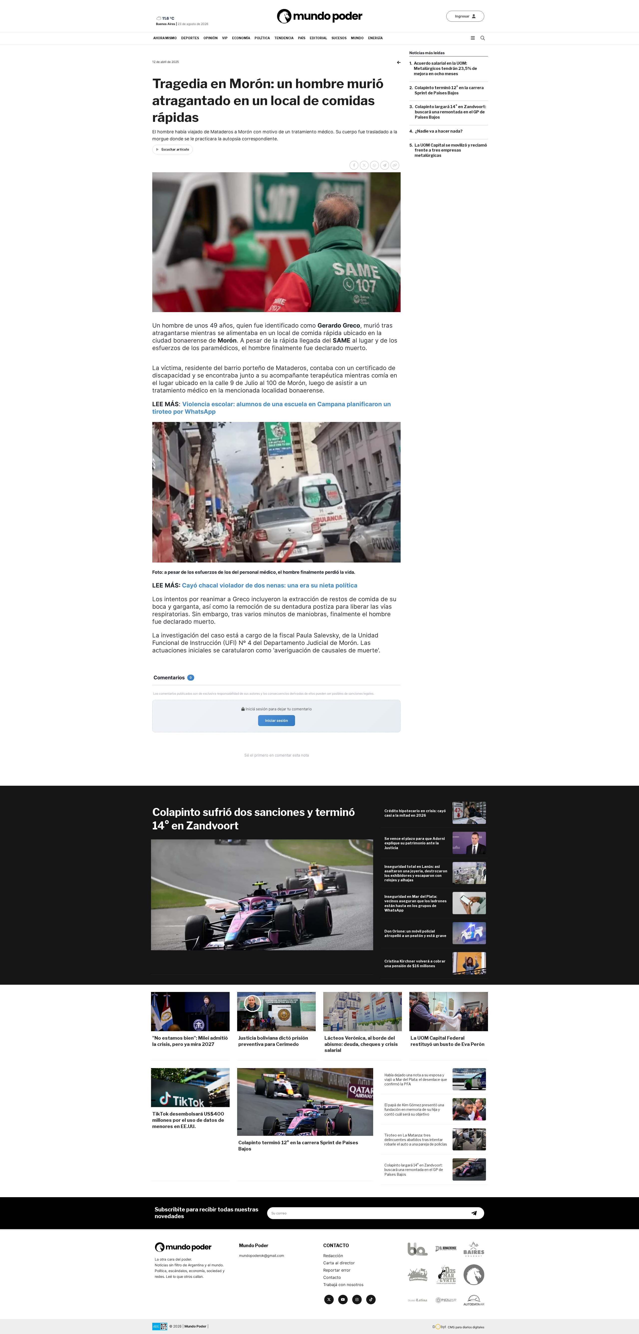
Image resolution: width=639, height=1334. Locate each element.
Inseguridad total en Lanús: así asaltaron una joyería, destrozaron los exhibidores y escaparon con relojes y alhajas (415, 873)
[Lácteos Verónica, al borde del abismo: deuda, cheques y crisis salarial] (362, 1011)
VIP (225, 38)
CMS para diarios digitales (466, 1327)
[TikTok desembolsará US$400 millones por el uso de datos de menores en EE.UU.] (190, 1087)
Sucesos (338, 38)
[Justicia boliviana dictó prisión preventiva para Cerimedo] (276, 1011)
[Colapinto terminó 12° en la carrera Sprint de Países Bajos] (305, 1102)
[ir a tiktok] (371, 1299)
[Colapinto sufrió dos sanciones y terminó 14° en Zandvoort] (262, 894)
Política (262, 38)
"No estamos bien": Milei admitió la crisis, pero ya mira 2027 (190, 1041)
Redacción (333, 1255)
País (301, 38)
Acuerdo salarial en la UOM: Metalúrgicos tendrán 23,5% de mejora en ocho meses (445, 68)
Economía (241, 38)
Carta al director (339, 1262)
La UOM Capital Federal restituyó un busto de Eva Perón (447, 1041)
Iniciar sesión (276, 720)
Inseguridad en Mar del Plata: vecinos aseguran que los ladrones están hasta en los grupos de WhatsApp (415, 903)
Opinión (210, 38)
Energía (375, 38)
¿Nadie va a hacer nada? (439, 131)
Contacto (332, 1277)
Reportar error (336, 1270)
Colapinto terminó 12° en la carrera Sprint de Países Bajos (449, 90)
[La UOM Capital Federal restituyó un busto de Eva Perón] (448, 1011)
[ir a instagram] (357, 1299)
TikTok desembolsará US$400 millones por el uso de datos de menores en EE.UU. (188, 1120)
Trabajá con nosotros (343, 1284)
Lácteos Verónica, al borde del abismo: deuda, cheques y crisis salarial (361, 1044)
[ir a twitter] (329, 1299)
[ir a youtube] (343, 1299)
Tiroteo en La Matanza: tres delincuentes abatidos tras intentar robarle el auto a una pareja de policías (415, 1139)
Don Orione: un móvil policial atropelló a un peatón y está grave (415, 933)
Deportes (190, 38)
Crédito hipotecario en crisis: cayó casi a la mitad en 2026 (415, 813)
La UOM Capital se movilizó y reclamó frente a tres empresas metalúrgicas (451, 150)
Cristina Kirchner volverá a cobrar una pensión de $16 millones (415, 963)
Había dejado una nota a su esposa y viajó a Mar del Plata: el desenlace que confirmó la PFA (415, 1079)
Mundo (357, 38)
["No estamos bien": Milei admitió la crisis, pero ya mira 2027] (190, 1011)
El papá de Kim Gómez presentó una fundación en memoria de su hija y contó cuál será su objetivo (414, 1109)
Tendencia (284, 38)
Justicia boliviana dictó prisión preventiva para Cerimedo (273, 1041)
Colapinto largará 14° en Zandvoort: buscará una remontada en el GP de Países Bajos (450, 112)
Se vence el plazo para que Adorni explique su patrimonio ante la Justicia (414, 843)
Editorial (318, 38)
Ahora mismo (165, 38)
